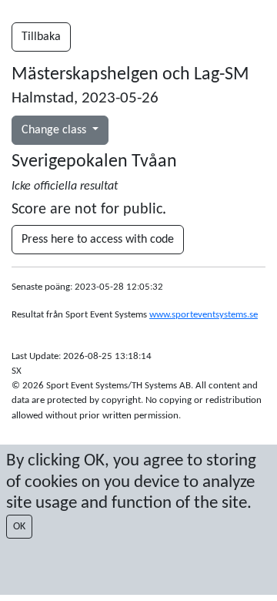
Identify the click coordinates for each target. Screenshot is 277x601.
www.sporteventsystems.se (203, 315)
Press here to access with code (98, 239)
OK (19, 526)
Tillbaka (41, 37)
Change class (55, 130)
